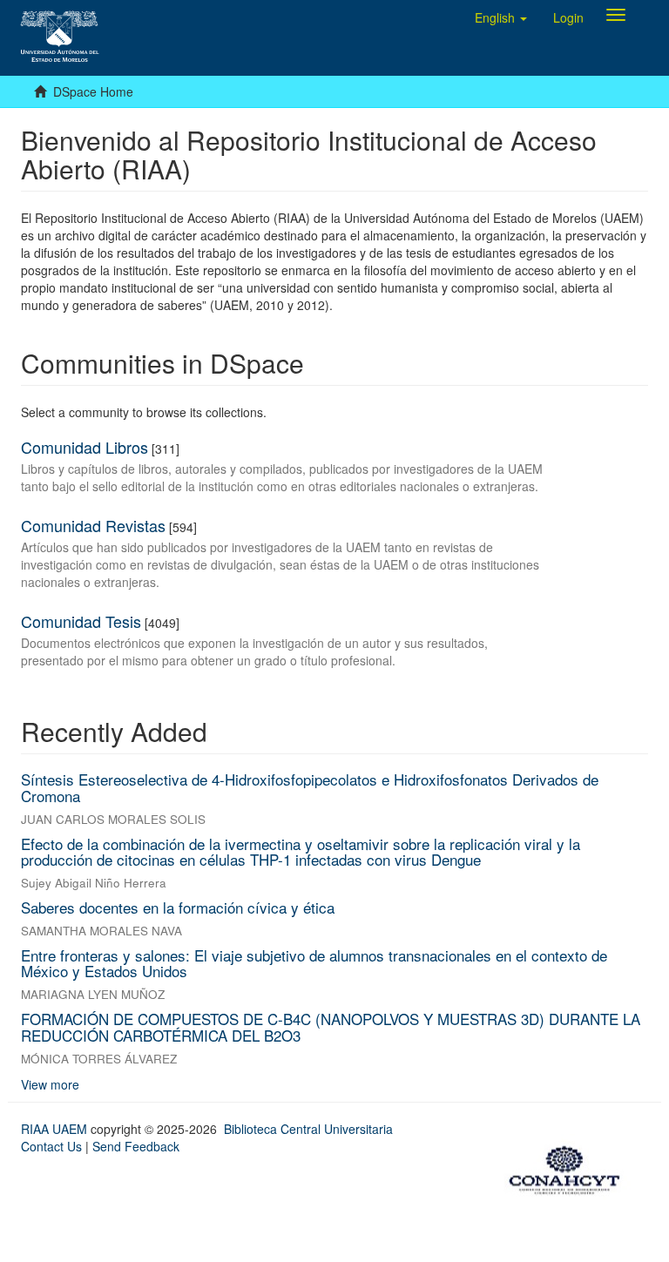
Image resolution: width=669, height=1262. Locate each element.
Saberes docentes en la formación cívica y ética (177, 907)
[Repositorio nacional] (569, 1167)
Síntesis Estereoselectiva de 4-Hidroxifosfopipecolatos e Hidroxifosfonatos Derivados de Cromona (309, 787)
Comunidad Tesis (81, 621)
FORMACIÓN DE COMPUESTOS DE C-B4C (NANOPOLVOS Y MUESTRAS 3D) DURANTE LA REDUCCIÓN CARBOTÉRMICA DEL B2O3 (330, 1027)
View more (50, 1084)
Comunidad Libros (84, 446)
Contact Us (51, 1146)
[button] (501, 17)
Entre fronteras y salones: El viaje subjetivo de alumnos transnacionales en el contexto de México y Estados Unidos (314, 963)
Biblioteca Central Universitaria (308, 1128)
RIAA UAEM (56, 1128)
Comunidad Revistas (93, 525)
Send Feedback (135, 1146)
